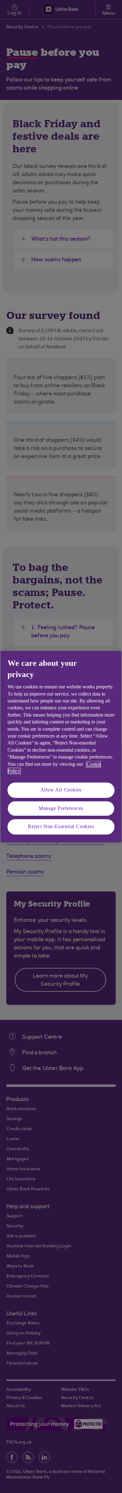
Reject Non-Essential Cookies (61, 826)
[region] (61, 746)
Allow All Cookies (61, 790)
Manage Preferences (61, 808)
